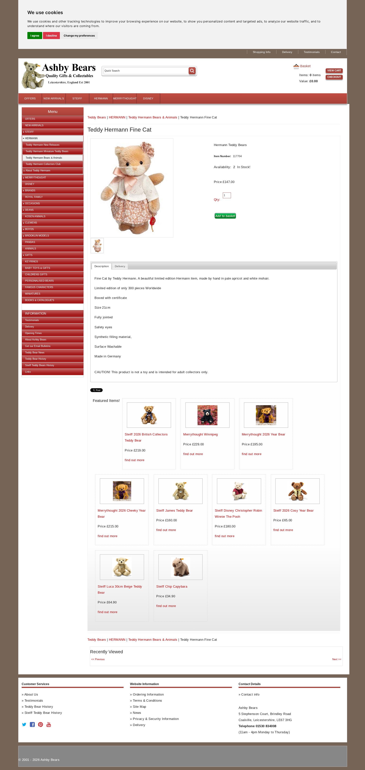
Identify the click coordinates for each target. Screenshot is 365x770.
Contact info (250, 694)
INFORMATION (35, 313)
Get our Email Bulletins (38, 346)
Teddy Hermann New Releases (43, 144)
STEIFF (77, 98)
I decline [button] (51, 35)
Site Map (139, 706)
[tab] (101, 266)
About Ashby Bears (35, 339)
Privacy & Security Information (156, 719)
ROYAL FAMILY (34, 197)
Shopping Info (262, 52)
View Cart (334, 70)
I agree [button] (34, 35)
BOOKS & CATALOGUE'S (39, 300)
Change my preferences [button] (79, 35)
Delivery (287, 52)
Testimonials (312, 52)
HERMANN (101, 98)
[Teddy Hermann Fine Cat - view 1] (97, 245)
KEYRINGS (31, 261)
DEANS (29, 209)
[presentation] (101, 266)
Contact (336, 52)
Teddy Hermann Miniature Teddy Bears (47, 151)
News (137, 713)
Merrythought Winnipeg (200, 434)
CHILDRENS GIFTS (36, 274)
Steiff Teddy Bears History (39, 365)
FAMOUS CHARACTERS (39, 287)
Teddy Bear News (34, 352)
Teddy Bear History (35, 358)
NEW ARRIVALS (54, 98)
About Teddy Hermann (38, 170)
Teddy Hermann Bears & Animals (152, 117)
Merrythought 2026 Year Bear (263, 434)
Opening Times (33, 333)
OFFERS (30, 98)
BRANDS (30, 190)
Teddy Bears (96, 117)
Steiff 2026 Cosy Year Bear (293, 510)
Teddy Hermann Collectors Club (43, 164)
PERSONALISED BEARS (39, 280)
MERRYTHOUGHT (124, 98)
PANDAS (30, 242)
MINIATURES (32, 293)
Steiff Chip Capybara (171, 586)
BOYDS (29, 229)
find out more (134, 460)
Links (28, 371)
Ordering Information (148, 694)
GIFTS (29, 255)
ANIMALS (30, 248)
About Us (31, 694)
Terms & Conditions (147, 700)
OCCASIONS (32, 203)
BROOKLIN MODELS (37, 235)
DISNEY (148, 98)
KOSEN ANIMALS (35, 216)
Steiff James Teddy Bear (174, 510)
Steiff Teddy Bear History (43, 713)
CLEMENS (31, 222)
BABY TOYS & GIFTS (37, 268)
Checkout (334, 77)
